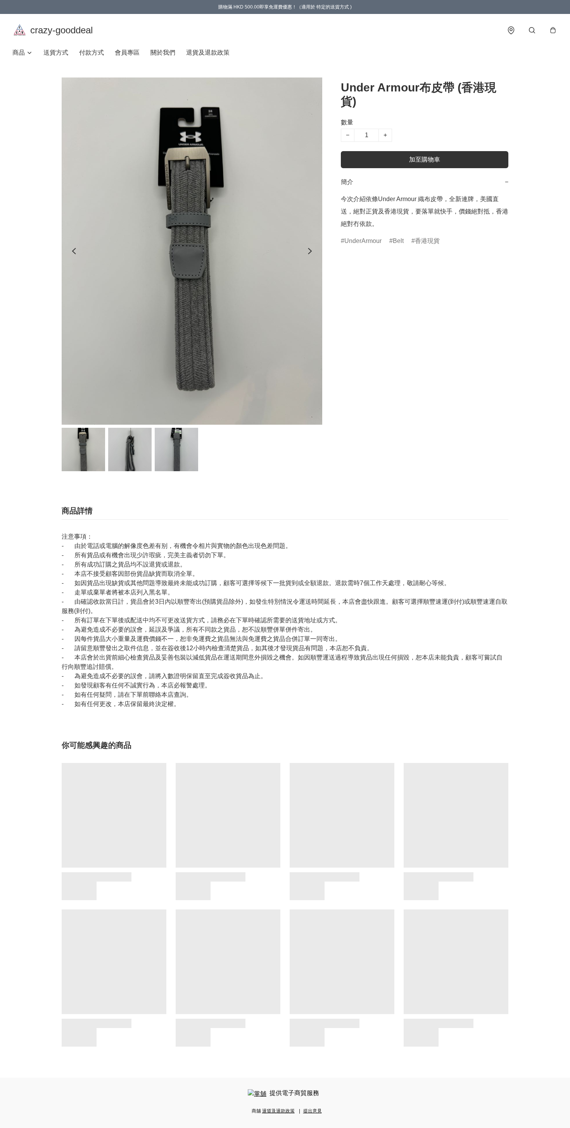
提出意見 (312, 1111)
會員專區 (127, 52)
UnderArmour (363, 241)
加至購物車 (424, 159)
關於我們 (162, 52)
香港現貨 (427, 241)
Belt (398, 241)
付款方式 (91, 52)
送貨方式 (55, 52)
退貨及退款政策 (208, 52)
